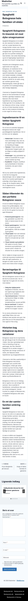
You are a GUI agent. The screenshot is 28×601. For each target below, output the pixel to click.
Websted (6, 557)
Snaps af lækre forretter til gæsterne (21, 467)
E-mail (5, 550)
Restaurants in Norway (14, 597)
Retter (15, 11)
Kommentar (6, 517)
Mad (3, 11)
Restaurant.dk (8, 591)
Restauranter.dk (19, 591)
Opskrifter (9, 11)
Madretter (6, 25)
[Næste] (23, 491)
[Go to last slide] (4, 491)
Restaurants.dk (8, 594)
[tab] (10, 498)
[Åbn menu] (24, 3)
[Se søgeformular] (21, 3)
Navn (5, 542)
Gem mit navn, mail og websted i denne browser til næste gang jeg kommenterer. (13, 563)
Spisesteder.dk (19, 594)
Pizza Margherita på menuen (7, 466)
